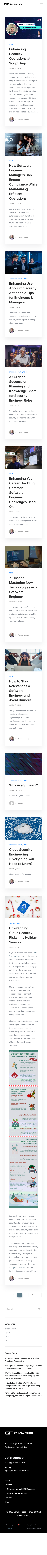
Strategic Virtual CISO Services (21, 1489)
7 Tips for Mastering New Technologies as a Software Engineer (23, 587)
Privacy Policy (23, 1515)
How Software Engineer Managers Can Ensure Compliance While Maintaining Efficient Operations (23, 182)
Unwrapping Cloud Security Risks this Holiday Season (23, 935)
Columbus (9, 1529)
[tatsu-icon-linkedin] (6, 1468)
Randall (20, 803)
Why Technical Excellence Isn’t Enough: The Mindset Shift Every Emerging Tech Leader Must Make (22, 1376)
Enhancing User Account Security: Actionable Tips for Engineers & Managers (23, 293)
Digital (12, 923)
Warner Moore (23, 119)
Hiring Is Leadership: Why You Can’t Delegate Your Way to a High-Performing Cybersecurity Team (22, 1386)
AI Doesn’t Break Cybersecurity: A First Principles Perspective (22, 1359)
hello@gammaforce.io (15, 1462)
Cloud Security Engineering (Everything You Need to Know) (21, 857)
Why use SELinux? (23, 785)
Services (8, 1485)
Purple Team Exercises (17, 1493)
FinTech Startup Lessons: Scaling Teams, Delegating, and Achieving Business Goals (23, 1394)
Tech (11, 44)
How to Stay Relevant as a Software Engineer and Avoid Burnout (20, 690)
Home (7, 1480)
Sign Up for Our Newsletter (17, 1470)
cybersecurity (15, 278)
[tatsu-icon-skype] (10, 1468)
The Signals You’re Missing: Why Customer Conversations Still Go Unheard (23, 1366)
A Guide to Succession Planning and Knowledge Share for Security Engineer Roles (23, 388)
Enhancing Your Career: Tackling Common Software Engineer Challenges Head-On (23, 493)
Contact (8, 1498)
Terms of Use (34, 1512)
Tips (23, 923)
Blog (7, 1502)
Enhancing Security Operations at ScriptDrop (19, 56)
